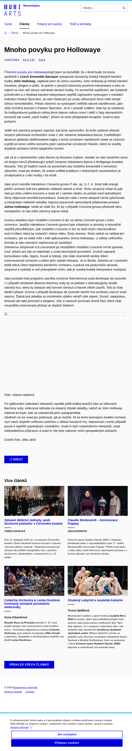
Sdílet (18, 459)
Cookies (30, 691)
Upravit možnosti (19, 727)
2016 (41, 59)
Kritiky (29, 59)
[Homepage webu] (22, 10)
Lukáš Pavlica (11, 59)
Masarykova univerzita (25, 687)
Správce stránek (13, 691)
